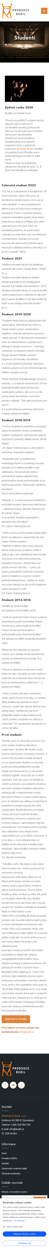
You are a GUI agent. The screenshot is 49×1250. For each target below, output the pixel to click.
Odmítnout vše (24, 1243)
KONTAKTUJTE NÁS (16, 1019)
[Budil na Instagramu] (21, 1085)
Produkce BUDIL (9, 1158)
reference (37, 44)
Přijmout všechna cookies (25, 1234)
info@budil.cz (26, 1031)
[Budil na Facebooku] (5, 1085)
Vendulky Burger (25, 148)
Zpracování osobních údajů (14, 1168)
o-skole (26, 44)
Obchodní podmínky (11, 1173)
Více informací (19, 1221)
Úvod (9, 44)
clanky (18, 44)
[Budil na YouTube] (13, 1085)
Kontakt (5, 1163)
